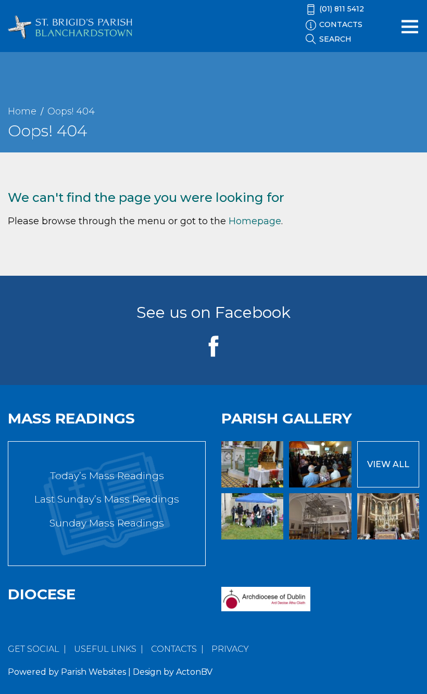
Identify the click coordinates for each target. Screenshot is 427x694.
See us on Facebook (213, 312)
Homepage (255, 221)
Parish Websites (93, 672)
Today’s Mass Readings (107, 476)
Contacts (174, 649)
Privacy (230, 649)
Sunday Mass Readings (106, 523)
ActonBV (194, 672)
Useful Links (105, 649)
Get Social (33, 649)
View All (388, 464)
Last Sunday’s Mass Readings (106, 499)
